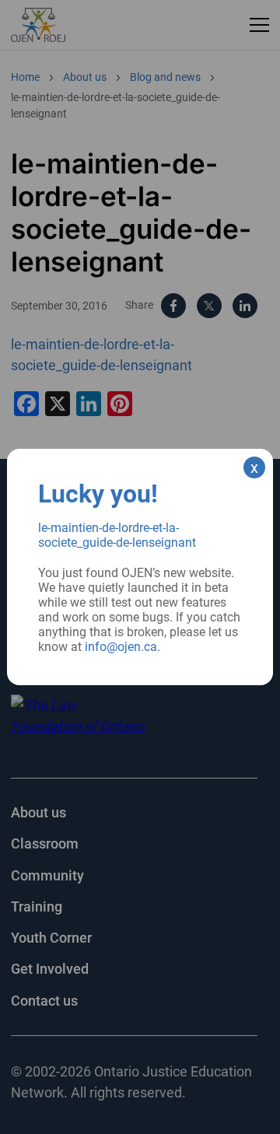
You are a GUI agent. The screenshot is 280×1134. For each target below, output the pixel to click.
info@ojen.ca (121, 646)
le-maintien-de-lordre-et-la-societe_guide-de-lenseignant (117, 535)
